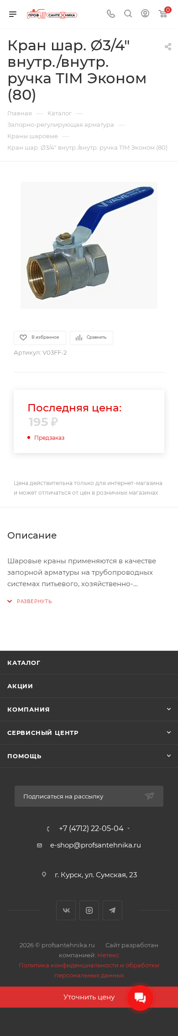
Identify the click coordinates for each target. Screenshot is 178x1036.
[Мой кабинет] (145, 14)
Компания (28, 709)
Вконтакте (66, 910)
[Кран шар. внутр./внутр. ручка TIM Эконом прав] (89, 245)
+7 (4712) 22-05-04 (91, 828)
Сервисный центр (43, 732)
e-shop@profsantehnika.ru (95, 845)
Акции (20, 686)
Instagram (89, 910)
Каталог (24, 662)
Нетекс (108, 955)
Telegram (112, 910)
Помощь (24, 756)
